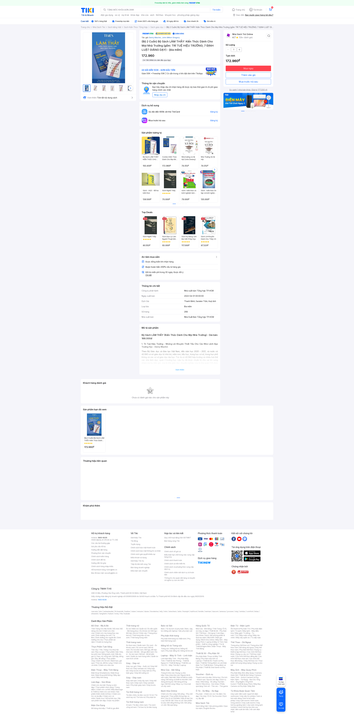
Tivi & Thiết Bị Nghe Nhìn (210, 645)
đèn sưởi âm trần (242, 709)
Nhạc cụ (179, 684)
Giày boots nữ (135, 671)
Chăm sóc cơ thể (103, 689)
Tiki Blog (134, 541)
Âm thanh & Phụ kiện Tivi (240, 629)
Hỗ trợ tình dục (111, 698)
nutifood (193, 611)
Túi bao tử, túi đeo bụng (147, 707)
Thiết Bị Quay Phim (244, 684)
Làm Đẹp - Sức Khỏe (101, 682)
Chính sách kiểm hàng (100, 556)
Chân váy (143, 633)
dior (100, 611)
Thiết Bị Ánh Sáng (246, 675)
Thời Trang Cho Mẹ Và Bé (101, 629)
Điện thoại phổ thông (104, 675)
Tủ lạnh (238, 631)
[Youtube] (239, 539)
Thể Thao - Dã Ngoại (241, 642)
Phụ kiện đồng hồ (172, 651)
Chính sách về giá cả (172, 551)
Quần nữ (143, 629)
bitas (257, 611)
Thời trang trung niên (139, 638)
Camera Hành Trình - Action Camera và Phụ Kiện (246, 677)
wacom (215, 611)
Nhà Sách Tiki (202, 703)
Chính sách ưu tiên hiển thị (174, 564)
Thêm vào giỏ (248, 75)
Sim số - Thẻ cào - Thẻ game (216, 686)
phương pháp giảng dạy (188, 15)
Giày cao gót (131, 666)
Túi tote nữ (141, 697)
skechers (172, 611)
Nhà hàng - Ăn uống (209, 682)
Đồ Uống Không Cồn (175, 703)
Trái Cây (94, 650)
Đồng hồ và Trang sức (171, 645)
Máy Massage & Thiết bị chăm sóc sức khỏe (107, 690)
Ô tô (209, 696)
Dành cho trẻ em (103, 661)
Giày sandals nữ (139, 668)
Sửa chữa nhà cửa (172, 675)
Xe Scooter (217, 696)
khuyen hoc (170, 15)
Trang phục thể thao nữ (240, 645)
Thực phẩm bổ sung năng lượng (247, 662)
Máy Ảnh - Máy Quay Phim (243, 670)
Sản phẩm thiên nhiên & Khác (105, 693)
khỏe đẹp (135, 15)
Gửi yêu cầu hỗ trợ (98, 546)
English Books (209, 708)
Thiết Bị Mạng (174, 663)
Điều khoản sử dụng (139, 557)
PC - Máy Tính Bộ (172, 665)
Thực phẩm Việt (112, 652)
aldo (179, 611)
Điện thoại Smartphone (100, 673)
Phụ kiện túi (151, 697)
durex (146, 611)
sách (152, 15)
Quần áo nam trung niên (140, 656)
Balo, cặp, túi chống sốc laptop (177, 630)
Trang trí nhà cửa (167, 673)
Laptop (183, 665)
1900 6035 (102, 600)
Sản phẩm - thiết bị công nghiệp (211, 643)
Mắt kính (182, 639)
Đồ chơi (116, 629)
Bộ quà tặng (172, 705)
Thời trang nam (133, 642)
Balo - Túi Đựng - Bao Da (245, 680)
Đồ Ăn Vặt (170, 701)
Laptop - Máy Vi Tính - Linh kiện (176, 655)
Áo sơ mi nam (141, 647)
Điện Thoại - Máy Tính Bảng (104, 670)
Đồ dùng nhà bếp (98, 708)
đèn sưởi (242, 694)
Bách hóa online (207, 640)
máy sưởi (234, 694)
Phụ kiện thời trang (170, 635)
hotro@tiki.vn (111, 570)
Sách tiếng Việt (202, 706)
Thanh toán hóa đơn (204, 677)
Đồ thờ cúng (170, 684)
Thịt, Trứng (103, 650)
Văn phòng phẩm (216, 706)
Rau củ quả (100, 652)
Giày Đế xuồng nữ (142, 673)
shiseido (94, 614)
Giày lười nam (131, 681)
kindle (201, 611)
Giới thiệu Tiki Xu (137, 561)
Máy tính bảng (102, 677)
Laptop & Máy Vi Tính (214, 642)
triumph (186, 611)
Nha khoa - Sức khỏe (210, 684)
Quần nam (141, 645)
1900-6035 (102, 538)
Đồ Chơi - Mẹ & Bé (100, 625)
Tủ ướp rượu (256, 638)
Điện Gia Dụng (98, 705)
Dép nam (138, 683)
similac (242, 611)
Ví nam (129, 705)
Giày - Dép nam (133, 677)
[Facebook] (233, 539)
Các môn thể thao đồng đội (246, 656)
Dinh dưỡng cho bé (103, 635)
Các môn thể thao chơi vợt (246, 657)
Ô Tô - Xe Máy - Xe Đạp (207, 691)
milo (165, 611)
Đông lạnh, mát (108, 654)
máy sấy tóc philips (248, 696)
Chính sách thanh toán (173, 560)
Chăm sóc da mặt (98, 685)
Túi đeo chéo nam (140, 705)
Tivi (236, 635)
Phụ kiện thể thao (246, 650)
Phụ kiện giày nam (138, 685)
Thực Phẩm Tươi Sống (101, 646)
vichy (116, 614)
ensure (140, 611)
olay (236, 611)
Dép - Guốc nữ (143, 666)
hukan (110, 614)
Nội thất (173, 677)
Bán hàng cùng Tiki (172, 541)
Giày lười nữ (146, 671)
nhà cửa (144, 15)
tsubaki (127, 614)
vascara (94, 611)
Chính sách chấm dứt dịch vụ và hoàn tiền (179, 573)
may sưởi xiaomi (242, 701)
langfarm (103, 614)
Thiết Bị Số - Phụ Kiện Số (207, 653)
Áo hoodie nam (137, 650)
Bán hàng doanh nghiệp (140, 567)
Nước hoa (100, 698)
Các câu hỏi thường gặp (100, 543)
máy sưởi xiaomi (248, 703)
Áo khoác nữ (145, 631)
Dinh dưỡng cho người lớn (106, 638)
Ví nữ (151, 695)
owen (133, 611)
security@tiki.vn (111, 573)
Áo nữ (128, 629)
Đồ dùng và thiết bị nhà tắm (177, 680)
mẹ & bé (125, 15)
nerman (208, 611)
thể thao (159, 15)
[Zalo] (245, 539)
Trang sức (165, 649)
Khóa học (217, 677)
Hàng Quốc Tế (202, 625)
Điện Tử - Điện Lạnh (240, 625)
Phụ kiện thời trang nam (176, 640)
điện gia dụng (107, 15)
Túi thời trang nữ (134, 692)
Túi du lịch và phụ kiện (175, 629)
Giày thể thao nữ (250, 661)
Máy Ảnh (251, 686)
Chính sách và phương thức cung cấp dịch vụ (179, 568)
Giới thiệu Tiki (136, 538)
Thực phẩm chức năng (105, 687)
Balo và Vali (166, 625)
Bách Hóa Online (169, 691)
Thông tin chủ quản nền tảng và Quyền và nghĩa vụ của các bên (179, 579)
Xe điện (219, 694)
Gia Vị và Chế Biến (173, 698)
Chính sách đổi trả (98, 560)
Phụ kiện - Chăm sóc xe (205, 694)
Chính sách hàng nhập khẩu (102, 566)
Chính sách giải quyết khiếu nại (143, 554)
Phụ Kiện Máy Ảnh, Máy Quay (242, 673)
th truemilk (119, 611)
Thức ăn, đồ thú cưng (104, 663)
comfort (250, 611)
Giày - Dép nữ (133, 663)
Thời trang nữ (132, 625)
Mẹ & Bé (211, 638)
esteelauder (109, 611)
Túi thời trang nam (135, 702)
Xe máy (203, 696)
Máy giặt (238, 633)
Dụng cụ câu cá (242, 654)
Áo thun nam (131, 645)
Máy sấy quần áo (243, 638)
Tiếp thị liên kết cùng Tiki (141, 564)
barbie (127, 611)
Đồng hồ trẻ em (187, 651)
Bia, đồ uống (100, 659)
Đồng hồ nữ (174, 649)
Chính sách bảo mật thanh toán (143, 548)
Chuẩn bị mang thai (104, 642)
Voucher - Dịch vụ (204, 674)
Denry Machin (155, 37)
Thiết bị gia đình (112, 708)
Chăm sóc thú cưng (168, 694)
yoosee (230, 611)
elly (161, 611)
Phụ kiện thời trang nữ (169, 639)
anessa (223, 611)
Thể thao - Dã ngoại (207, 633)
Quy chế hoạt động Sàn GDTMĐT (177, 538)
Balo (163, 629)
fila (121, 614)
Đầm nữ (135, 629)
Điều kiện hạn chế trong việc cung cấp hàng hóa (179, 556)
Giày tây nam (143, 681)
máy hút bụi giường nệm (245, 704)
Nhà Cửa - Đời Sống (170, 670)
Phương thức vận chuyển (101, 553)
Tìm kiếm (216, 10)
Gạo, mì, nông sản (104, 656)
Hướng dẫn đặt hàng (99, 550)
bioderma (154, 611)
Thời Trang (217, 629)
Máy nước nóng (246, 635)
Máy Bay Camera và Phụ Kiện (246, 685)
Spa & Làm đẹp (213, 680)
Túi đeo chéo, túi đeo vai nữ (137, 695)
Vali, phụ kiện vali (185, 631)
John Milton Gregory (171, 37)
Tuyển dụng (135, 544)
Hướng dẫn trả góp (98, 563)
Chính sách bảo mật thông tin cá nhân (146, 551)
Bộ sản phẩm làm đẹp (105, 699)
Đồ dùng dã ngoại (247, 647)
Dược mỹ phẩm (113, 701)
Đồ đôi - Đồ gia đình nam (144, 652)
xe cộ (117, 15)
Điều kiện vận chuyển (139, 571)
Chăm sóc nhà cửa (106, 665)
